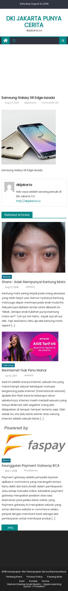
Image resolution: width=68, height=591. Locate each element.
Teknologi (8, 365)
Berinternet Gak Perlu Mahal (24, 370)
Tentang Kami (14, 576)
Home (45, 581)
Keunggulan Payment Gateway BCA (30, 465)
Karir (22, 581)
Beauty (7, 276)
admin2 (30, 286)
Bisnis (6, 460)
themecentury (58, 571)
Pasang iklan (54, 576)
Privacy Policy (35, 576)
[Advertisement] (34, 69)
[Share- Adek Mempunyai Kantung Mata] (34, 247)
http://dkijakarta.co (28, 201)
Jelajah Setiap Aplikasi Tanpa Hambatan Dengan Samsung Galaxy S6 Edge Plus (12, 527)
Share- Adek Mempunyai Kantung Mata (33, 282)
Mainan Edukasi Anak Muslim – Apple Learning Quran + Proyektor (34, 585)
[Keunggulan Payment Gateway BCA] (34, 440)
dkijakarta (30, 102)
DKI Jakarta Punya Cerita (34, 21)
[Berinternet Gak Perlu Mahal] (34, 346)
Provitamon (31, 470)
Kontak (33, 581)
